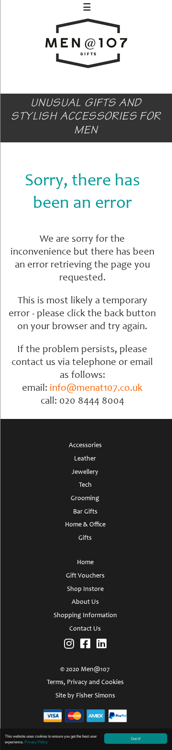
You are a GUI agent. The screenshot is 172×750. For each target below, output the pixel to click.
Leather (85, 459)
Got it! (135, 738)
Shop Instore (85, 589)
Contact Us (85, 629)
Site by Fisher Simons (85, 696)
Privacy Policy (36, 741)
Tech (85, 485)
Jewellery (85, 472)
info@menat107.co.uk (96, 389)
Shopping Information (85, 615)
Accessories (85, 445)
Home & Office (85, 525)
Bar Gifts (85, 512)
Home (85, 562)
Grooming (85, 498)
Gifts (85, 538)
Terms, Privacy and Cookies (85, 682)
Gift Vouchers (85, 576)
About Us (85, 602)
